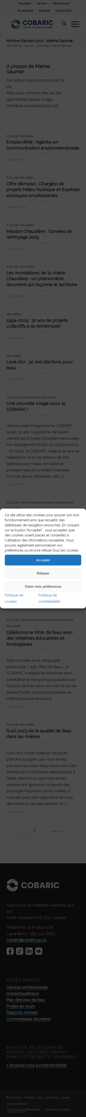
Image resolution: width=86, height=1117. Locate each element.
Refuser (43, 573)
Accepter (43, 560)
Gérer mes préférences (43, 586)
